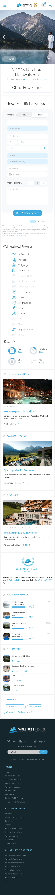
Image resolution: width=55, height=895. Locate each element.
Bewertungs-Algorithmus (14, 817)
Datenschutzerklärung (20, 235)
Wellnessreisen (24, 712)
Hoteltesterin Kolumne (13, 828)
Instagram (41, 742)
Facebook (26, 742)
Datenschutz (20, 802)
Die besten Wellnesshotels (15, 779)
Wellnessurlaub (35, 707)
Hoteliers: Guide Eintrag (14, 798)
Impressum (9, 802)
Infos (11, 58)
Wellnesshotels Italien (13, 870)
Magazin (8, 825)
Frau (24, 115)
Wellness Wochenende (14, 707)
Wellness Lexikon (11, 791)
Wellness (9, 712)
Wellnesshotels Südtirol (14, 874)
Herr (40, 115)
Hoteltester (9, 821)
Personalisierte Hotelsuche (15, 783)
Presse (7, 772)
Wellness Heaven (11, 836)
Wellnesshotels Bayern (13, 859)
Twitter (13, 742)
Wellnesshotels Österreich (14, 863)
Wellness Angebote (12, 787)
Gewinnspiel (9, 794)
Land (11, 148)
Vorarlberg (28, 79)
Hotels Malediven (11, 877)
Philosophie (9, 840)
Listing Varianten (11, 843)
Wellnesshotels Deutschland (15, 855)
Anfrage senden (30, 213)
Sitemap (8, 881)
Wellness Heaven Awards (14, 832)
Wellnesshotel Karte (12, 776)
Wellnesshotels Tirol (12, 866)
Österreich (42, 79)
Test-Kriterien (10, 814)
